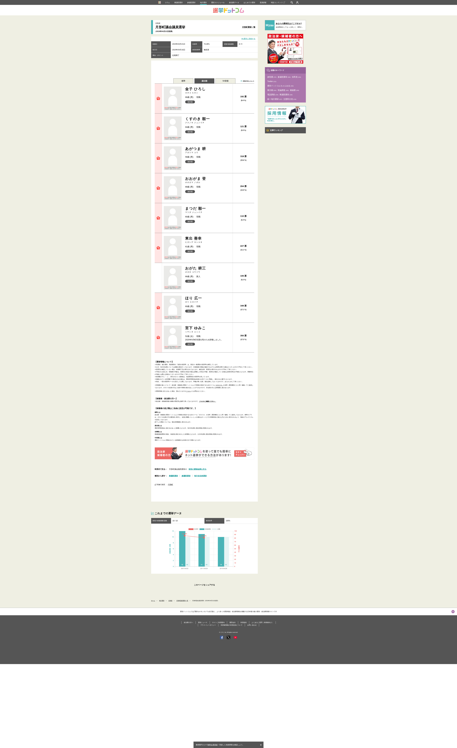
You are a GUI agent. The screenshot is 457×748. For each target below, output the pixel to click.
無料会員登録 (213, 745)
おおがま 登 (195, 180)
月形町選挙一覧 (248, 27)
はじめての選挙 (249, 2)
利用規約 (244, 622)
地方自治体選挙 (200, 476)
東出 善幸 (194, 239)
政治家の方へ (188, 622)
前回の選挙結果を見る (197, 469)
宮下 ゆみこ (195, 329)
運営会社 (232, 622)
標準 (183, 81)
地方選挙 (203, 2)
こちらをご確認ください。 (207, 401)
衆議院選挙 (178, 2)
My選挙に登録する (248, 39)
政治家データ (234, 2)
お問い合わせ (252, 625)
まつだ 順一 (195, 209)
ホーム (153, 600)
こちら (188, 391)
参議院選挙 (191, 2)
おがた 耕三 (195, 269)
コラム (167, 2)
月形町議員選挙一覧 (182, 600)
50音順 (225, 81)
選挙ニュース (202, 622)
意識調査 (263, 2)
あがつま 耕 (195, 150)
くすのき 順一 (197, 120)
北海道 (170, 600)
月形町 (170, 484)
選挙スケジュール (218, 2)
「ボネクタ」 (219, 385)
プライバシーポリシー (208, 625)
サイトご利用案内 (218, 622)
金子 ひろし (195, 90)
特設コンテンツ (277, 2)
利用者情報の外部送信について (231, 625)
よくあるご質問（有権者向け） (262, 622)
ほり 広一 (193, 299)
